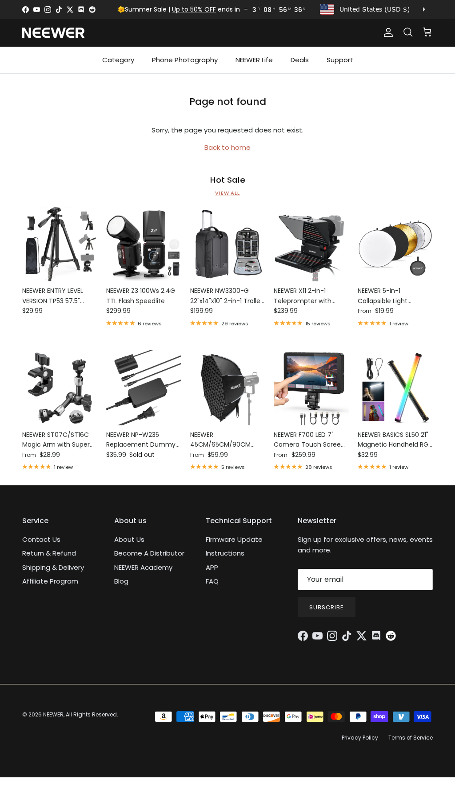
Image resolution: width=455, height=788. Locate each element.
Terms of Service (410, 737)
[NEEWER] (53, 33)
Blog (121, 581)
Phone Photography (185, 59)
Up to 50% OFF (194, 9)
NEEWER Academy (143, 567)
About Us (129, 539)
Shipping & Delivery (53, 567)
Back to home (227, 147)
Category (118, 59)
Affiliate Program (50, 581)
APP (212, 567)
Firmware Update (234, 539)
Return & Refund (49, 553)
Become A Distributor (149, 553)
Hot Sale (227, 180)
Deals (300, 59)
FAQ (212, 581)
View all (227, 192)
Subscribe (326, 607)
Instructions (225, 553)
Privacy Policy (360, 737)
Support (340, 59)
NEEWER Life (254, 59)
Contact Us (41, 539)
